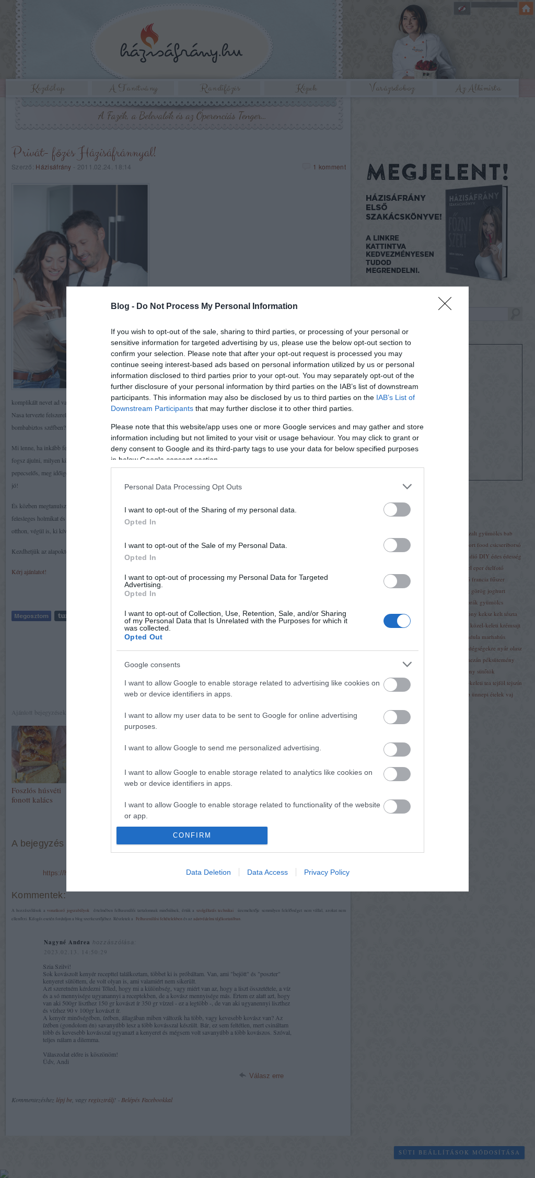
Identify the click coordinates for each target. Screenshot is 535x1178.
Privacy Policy (327, 872)
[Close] (448, 307)
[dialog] (267, 589)
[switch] (397, 509)
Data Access (267, 872)
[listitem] (267, 486)
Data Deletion (208, 872)
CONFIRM (192, 835)
